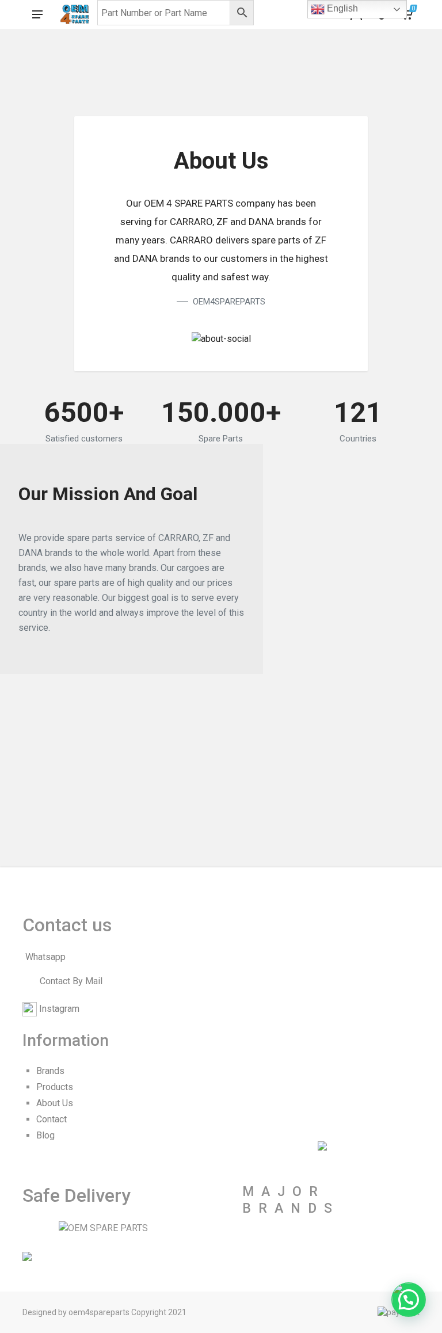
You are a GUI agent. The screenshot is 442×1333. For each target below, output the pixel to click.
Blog (45, 1135)
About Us (54, 1103)
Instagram (59, 1008)
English (341, 8)
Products (54, 1086)
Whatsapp (45, 956)
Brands (50, 1070)
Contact (51, 1119)
